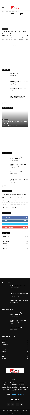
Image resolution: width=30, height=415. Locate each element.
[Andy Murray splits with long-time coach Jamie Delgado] (15, 23)
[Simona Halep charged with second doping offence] (5, 83)
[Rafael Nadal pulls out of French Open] (5, 90)
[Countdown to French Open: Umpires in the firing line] (5, 302)
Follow (25, 220)
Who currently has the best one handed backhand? (14, 204)
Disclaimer (5, 410)
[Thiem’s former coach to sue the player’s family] (5, 174)
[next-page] (5, 103)
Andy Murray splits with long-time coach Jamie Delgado (14, 32)
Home (3, 11)
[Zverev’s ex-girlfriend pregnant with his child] (5, 181)
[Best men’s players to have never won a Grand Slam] (5, 287)
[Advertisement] (15, 3)
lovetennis (4, 35)
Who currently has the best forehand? (11, 201)
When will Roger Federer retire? (9, 207)
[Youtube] (21, 404)
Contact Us (24, 410)
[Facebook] (8, 404)
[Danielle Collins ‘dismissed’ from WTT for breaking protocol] (5, 166)
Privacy (11, 410)
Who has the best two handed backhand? (12, 197)
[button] (2, 7)
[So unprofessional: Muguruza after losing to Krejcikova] (5, 159)
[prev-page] (2, 103)
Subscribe (25, 227)
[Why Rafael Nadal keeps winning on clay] (5, 295)
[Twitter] (17, 404)
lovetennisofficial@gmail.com (18, 394)
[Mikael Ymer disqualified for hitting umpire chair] (5, 76)
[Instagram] (12, 404)
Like (26, 217)
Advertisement (17, 410)
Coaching (5, 119)
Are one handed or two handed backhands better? (14, 194)
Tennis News (4, 29)
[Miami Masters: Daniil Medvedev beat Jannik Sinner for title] (5, 98)
